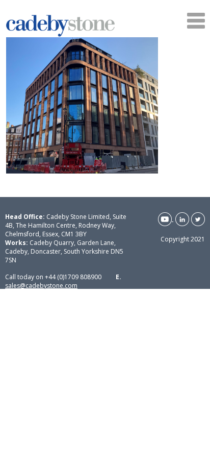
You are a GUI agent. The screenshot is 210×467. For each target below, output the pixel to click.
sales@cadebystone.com (41, 285)
